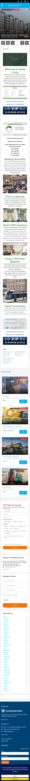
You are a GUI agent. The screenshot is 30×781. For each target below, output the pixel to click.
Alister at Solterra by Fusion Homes (8, 358)
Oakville (5, 662)
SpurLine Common (8, 352)
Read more (4, 719)
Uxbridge (6, 678)
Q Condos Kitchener (20, 352)
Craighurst (6, 626)
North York (6, 660)
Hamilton (6, 634)
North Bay (6, 658)
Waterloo (6, 684)
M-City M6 (6, 396)
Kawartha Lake (7, 636)
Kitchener (6, 640)
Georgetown (6, 628)
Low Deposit (24, 379)
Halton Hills (6, 632)
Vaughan (6, 680)
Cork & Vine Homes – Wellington (12, 426)
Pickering (6, 666)
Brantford (6, 620)
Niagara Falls (7, 656)
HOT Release (16, 9)
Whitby (5, 688)
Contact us (6, 569)
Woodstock (6, 690)
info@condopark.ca (10, 567)
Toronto (5, 676)
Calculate (15, 605)
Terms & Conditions (6, 739)
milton (5, 648)
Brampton (6, 618)
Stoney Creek (7, 674)
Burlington (6, 622)
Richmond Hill (7, 668)
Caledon (6, 624)
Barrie (5, 616)
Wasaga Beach (7, 682)
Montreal (6, 652)
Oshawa (6, 664)
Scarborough (7, 670)
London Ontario (7, 644)
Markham (6, 646)
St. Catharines (7, 672)
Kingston (6, 638)
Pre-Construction (6, 9)
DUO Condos (7, 487)
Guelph (5, 630)
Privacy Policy (4, 741)
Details (22, 401)
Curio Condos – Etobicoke (10, 457)
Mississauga (6, 650)
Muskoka (6, 654)
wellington (6, 686)
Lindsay (5, 642)
